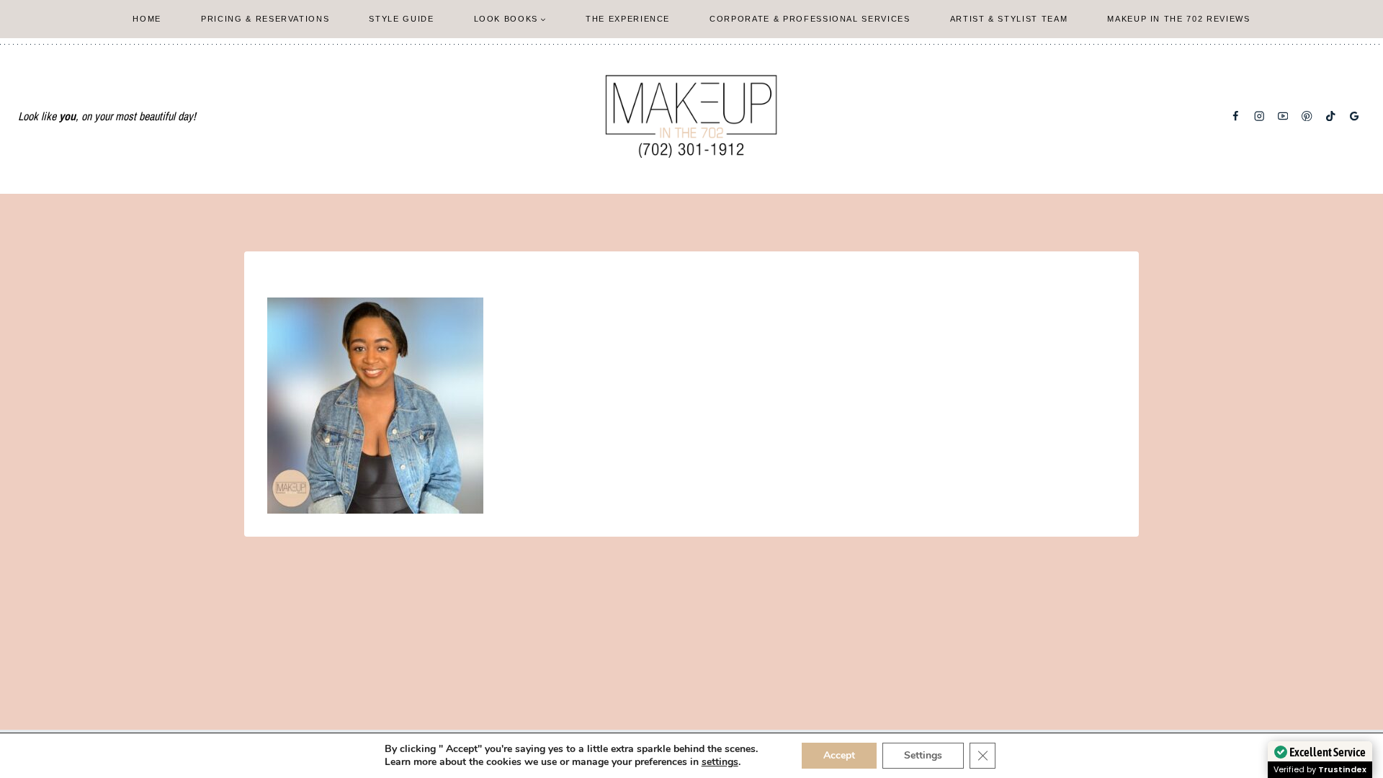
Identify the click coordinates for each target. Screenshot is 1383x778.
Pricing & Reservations (265, 18)
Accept (839, 755)
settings (720, 762)
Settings (923, 755)
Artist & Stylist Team (1009, 18)
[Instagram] (1259, 116)
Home (147, 18)
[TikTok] (1330, 116)
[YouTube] (1283, 116)
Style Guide (401, 18)
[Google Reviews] (1354, 116)
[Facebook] (1235, 116)
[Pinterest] (1307, 116)
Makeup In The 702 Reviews (1178, 18)
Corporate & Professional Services (810, 18)
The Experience (628, 18)
